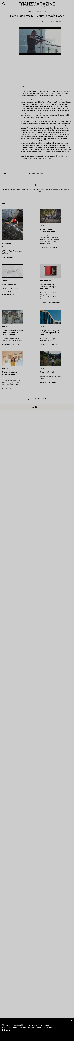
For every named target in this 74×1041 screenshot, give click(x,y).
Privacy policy (8, 1030)
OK (71, 1021)
